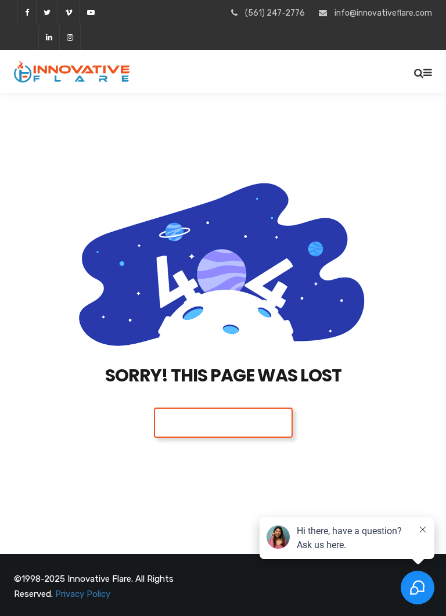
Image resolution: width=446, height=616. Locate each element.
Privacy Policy (82, 594)
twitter (46, 12)
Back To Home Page (223, 422)
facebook (26, 12)
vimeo (68, 12)
